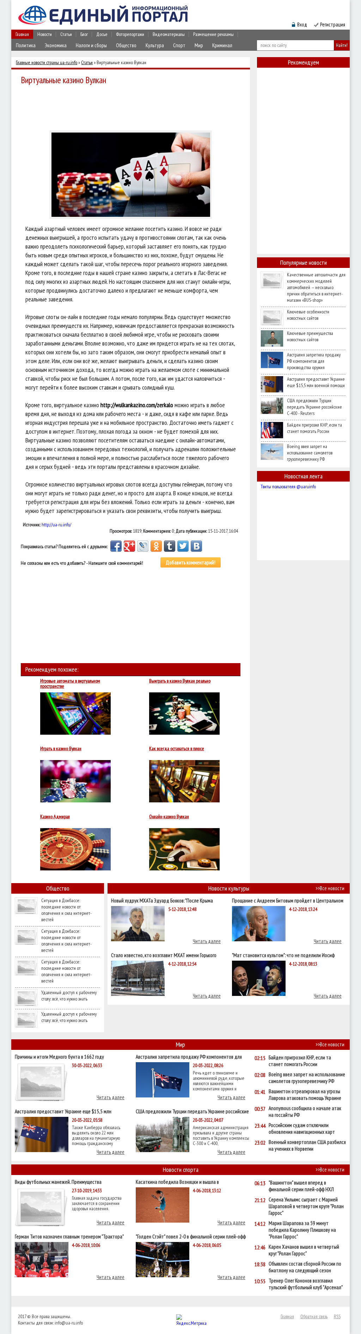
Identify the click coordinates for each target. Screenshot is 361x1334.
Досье (102, 34)
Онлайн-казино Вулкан (169, 817)
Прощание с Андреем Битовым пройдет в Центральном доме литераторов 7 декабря (287, 900)
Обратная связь (314, 1316)
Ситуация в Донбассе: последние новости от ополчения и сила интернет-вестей (66, 910)
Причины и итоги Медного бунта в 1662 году (59, 1056)
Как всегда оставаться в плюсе (176, 749)
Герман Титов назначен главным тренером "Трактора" (69, 1236)
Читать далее (207, 941)
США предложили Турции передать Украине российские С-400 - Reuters (314, 406)
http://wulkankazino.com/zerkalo (136, 405)
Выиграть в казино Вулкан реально (179, 681)
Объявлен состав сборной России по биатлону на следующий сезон (305, 1267)
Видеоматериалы (169, 34)
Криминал (222, 45)
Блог (84, 34)
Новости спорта (180, 1169)
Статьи (66, 34)
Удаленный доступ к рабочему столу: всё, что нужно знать (69, 995)
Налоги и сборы (91, 45)
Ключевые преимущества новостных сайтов (310, 336)
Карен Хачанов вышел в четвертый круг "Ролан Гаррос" (304, 1250)
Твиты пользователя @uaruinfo (288, 486)
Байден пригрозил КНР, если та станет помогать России (314, 428)
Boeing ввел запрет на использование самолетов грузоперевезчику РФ (309, 452)
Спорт (179, 45)
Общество (126, 45)
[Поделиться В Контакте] (196, 546)
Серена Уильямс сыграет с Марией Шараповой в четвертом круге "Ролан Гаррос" (306, 1206)
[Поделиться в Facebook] (116, 546)
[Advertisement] (132, 106)
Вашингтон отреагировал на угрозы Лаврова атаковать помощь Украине (305, 1094)
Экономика (56, 45)
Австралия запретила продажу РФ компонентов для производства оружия (314, 361)
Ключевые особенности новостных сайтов (308, 314)
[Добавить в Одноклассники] (156, 546)
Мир (199, 45)
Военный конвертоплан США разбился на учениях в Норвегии (307, 1145)
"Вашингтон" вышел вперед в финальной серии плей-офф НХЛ (301, 1186)
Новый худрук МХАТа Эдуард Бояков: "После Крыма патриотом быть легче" (162, 900)
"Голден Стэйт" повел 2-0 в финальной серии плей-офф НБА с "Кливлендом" (191, 1236)
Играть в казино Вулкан (60, 749)
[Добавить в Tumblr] (169, 546)
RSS (337, 1316)
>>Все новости (330, 888)
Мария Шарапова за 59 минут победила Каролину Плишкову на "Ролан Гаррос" (302, 1230)
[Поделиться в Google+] (129, 546)
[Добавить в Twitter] (183, 546)
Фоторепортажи (130, 34)
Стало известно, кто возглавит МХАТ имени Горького (163, 955)
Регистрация (332, 24)
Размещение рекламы (213, 34)
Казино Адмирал (55, 817)
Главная (22, 34)
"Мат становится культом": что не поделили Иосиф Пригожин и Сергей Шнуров (283, 955)
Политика (26, 45)
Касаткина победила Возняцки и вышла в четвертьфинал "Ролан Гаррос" (177, 1182)
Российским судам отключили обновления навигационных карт (302, 1128)
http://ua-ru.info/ (56, 524)
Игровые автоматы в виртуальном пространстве (70, 683)
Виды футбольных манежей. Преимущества (58, 1182)
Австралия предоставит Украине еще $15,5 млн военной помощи (316, 382)
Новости (44, 34)
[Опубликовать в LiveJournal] (142, 546)
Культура (155, 45)
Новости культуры (228, 888)
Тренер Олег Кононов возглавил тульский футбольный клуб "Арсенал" (306, 1284)
